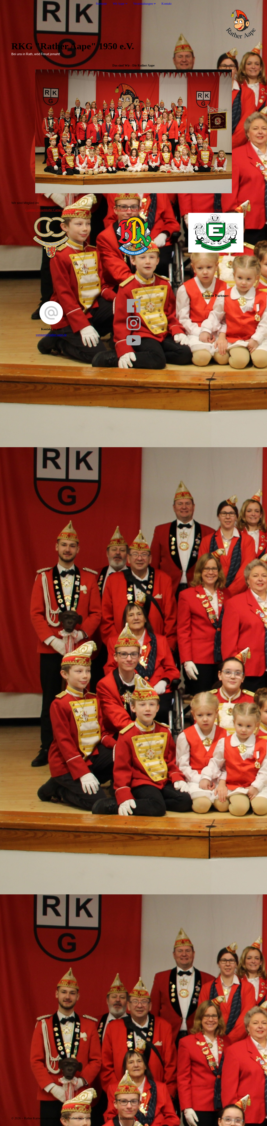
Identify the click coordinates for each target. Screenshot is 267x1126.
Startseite (101, 3)
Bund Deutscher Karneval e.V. (134, 210)
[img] (133, 24)
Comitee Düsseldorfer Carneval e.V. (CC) (51, 210)
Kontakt (166, 3)
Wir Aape (119, 3)
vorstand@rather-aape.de (51, 334)
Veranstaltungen (143, 3)
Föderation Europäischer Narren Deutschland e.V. (216, 210)
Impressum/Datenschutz (136, 1118)
